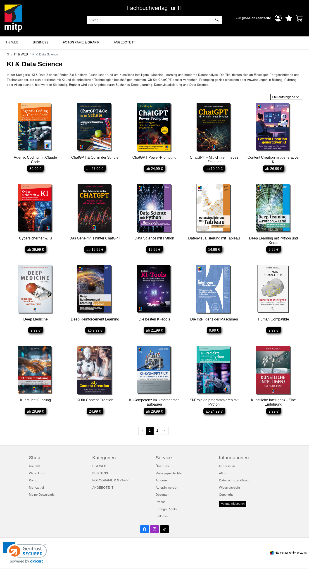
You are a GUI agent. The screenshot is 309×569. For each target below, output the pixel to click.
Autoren (161, 480)
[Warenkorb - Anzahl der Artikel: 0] (299, 18)
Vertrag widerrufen (233, 503)
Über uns (162, 466)
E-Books (162, 516)
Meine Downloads (42, 494)
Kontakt (34, 466)
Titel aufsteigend (283, 97)
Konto (33, 480)
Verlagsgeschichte (169, 473)
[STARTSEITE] (8, 54)
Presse (161, 502)
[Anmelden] (278, 18)
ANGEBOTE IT (124, 42)
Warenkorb (37, 473)
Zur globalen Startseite (253, 18)
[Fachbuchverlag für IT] (13, 18)
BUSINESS (40, 42)
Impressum (227, 466)
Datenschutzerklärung (234, 480)
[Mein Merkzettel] (289, 18)
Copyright (226, 494)
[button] (25, 552)
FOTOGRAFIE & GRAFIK (81, 42)
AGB (222, 473)
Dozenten (162, 494)
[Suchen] (217, 20)
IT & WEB (11, 42)
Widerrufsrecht (229, 487)
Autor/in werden (167, 487)
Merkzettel (36, 487)
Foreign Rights (166, 509)
